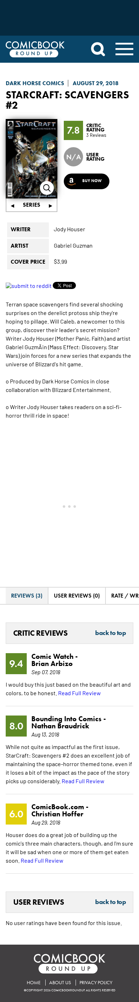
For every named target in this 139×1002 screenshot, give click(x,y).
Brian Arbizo (52, 663)
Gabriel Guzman (73, 245)
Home (34, 983)
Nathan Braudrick (60, 725)
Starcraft (32, 94)
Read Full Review (79, 692)
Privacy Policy (95, 983)
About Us (60, 983)
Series (31, 204)
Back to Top (110, 633)
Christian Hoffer (57, 813)
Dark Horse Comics (35, 83)
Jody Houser (69, 228)
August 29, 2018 (96, 83)
